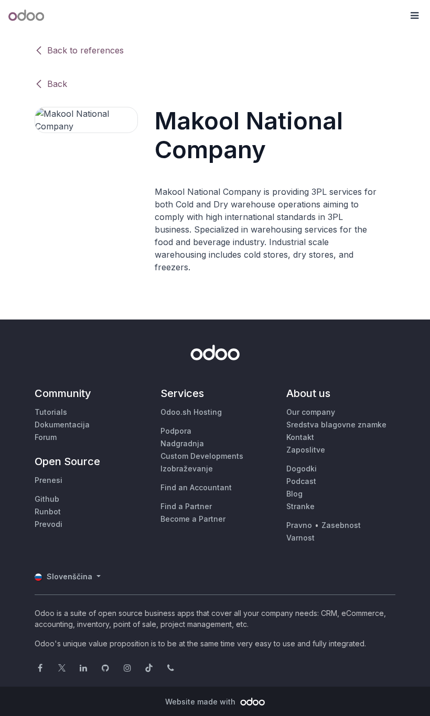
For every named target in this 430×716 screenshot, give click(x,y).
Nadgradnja (182, 443)
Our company (310, 411)
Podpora (175, 430)
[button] (414, 15)
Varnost (300, 537)
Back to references (85, 50)
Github (47, 498)
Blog (294, 493)
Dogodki (301, 468)
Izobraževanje (186, 468)
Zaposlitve (305, 449)
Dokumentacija (62, 424)
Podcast (301, 481)
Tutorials (51, 411)
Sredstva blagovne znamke (336, 424)
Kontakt (300, 437)
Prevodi (48, 524)
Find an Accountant (196, 487)
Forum (46, 437)
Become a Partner (192, 518)
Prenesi (48, 480)
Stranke (300, 506)
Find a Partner (186, 506)
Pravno (299, 525)
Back (57, 84)
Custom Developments (201, 455)
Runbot (48, 511)
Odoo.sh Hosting (191, 411)
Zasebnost (341, 525)
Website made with (201, 701)
